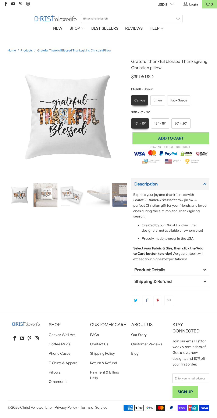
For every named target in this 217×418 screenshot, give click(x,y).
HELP (155, 28)
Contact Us (99, 344)
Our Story (139, 335)
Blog (135, 353)
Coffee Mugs (59, 344)
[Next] (123, 117)
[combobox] (132, 18)
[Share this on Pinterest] (157, 300)
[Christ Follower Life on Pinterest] (20, 4)
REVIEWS (134, 28)
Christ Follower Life (36, 407)
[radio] (139, 100)
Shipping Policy (102, 353)
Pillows (54, 372)
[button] (170, 184)
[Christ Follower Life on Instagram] (27, 4)
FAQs (94, 335)
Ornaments (58, 381)
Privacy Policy (66, 407)
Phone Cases (59, 353)
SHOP (75, 28)
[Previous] (10, 117)
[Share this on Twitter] (135, 300)
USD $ (162, 4)
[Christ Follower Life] (55, 18)
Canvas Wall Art (62, 335)
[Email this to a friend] (168, 300)
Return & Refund (103, 363)
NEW (58, 28)
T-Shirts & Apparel (63, 363)
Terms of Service (93, 407)
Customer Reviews (146, 344)
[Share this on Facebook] (146, 300)
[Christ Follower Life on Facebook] (5, 4)
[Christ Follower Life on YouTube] (13, 4)
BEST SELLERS (104, 28)
